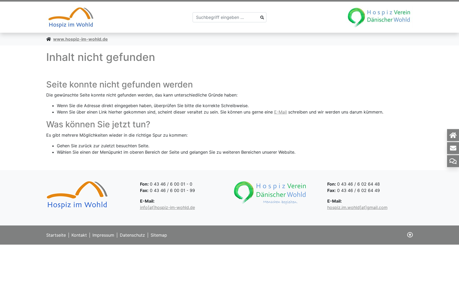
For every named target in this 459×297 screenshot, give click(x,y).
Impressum (103, 235)
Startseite (56, 235)
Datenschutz (132, 235)
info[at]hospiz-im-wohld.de (167, 207)
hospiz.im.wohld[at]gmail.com (357, 207)
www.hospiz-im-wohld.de (80, 39)
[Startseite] (453, 135)
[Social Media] (453, 161)
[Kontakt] (453, 148)
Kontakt (79, 235)
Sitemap (159, 235)
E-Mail (280, 112)
